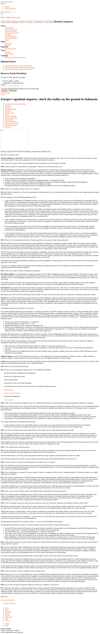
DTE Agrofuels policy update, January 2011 (18, 66)
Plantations (8, 34)
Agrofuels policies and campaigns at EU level (19, 69)
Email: (3, 85)
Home (3, 94)
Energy (7, 40)
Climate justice (9, 54)
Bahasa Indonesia (10, 8)
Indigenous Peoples (11, 31)
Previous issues (5, 92)
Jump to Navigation (7, 1)
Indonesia (8, 45)
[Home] (3, 3)
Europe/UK (8, 43)
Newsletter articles (10, 48)
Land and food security (12, 33)
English (7, 7)
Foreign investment (11, 38)
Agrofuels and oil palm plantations (15, 57)
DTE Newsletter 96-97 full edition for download (20, 67)
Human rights (9, 27)
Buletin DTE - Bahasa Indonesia (13, 83)
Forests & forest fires (11, 29)
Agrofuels (8, 52)
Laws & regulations (11, 36)
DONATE (17, 17)
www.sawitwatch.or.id (8, 600)
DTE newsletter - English (11, 81)
